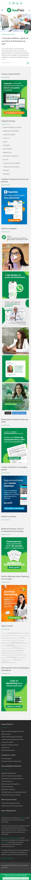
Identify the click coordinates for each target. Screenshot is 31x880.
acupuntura (3, 633)
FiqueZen (6, 145)
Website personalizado (8, 789)
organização (11, 651)
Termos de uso (5, 747)
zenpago (11, 662)
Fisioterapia (7, 149)
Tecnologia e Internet (11, 163)
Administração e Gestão (8, 34)
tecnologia (12, 657)
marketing (16, 648)
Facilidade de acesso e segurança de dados (13, 792)
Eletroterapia (4, 640)
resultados (18, 655)
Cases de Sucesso (9, 134)
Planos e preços (5, 734)
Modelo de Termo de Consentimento (12, 806)
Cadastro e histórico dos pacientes (11, 776)
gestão (10, 645)
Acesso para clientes (7, 742)
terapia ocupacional (21, 657)
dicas (22, 637)
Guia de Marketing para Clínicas (10, 803)
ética (15, 662)
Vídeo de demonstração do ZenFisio (11, 736)
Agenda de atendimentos (8, 773)
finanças (22, 640)
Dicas (5, 142)
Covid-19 (6, 138)
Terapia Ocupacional (11, 167)
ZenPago (6, 174)
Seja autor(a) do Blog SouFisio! (10, 838)
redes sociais (11, 655)
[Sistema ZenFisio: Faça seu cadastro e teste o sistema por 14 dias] (14, 98)
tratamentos (11, 660)
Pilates (5, 159)
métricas (23, 648)
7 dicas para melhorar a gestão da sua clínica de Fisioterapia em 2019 (15, 41)
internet (9, 648)
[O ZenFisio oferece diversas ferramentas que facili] (15, 368)
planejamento (5, 653)
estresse (9, 640)
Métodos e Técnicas (10, 156)
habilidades (17, 645)
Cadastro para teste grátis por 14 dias (12, 739)
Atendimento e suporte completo (11, 795)
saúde (24, 655)
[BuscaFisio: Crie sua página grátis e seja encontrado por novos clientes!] (14, 494)
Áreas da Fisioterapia (11, 131)
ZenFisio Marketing (7, 786)
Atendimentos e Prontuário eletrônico (12, 778)
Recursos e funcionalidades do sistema (12, 731)
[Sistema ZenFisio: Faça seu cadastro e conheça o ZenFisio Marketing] (14, 603)
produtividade (13, 653)
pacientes (19, 650)
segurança (3, 657)
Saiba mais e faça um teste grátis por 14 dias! (15, 878)
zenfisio (5, 662)
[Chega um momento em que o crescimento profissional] (15, 340)
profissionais (20, 653)
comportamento (19, 635)
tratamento (4, 660)
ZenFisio (6, 170)
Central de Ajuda (6, 758)
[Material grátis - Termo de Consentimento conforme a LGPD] (14, 445)
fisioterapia (17, 642)
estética (14, 640)
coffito (14, 635)
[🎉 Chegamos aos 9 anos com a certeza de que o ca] (15, 396)
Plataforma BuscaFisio (8, 750)
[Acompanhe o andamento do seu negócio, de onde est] (15, 257)
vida (21, 660)
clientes (21, 633)
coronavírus (17, 638)
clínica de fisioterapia (6, 635)
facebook (18, 640)
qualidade (4, 655)
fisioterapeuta (6, 643)
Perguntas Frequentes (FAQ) (9, 745)
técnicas (17, 660)
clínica (26, 633)
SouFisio (4, 842)
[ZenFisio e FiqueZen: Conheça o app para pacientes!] (14, 206)
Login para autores (7, 858)
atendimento (12, 633)
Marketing (7, 152)
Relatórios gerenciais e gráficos (10, 784)
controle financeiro (7, 638)
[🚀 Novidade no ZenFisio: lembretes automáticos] (15, 284)
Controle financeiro (7, 781)
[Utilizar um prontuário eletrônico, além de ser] (15, 312)
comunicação (26, 635)
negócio (4, 651)
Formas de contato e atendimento (11, 761)
